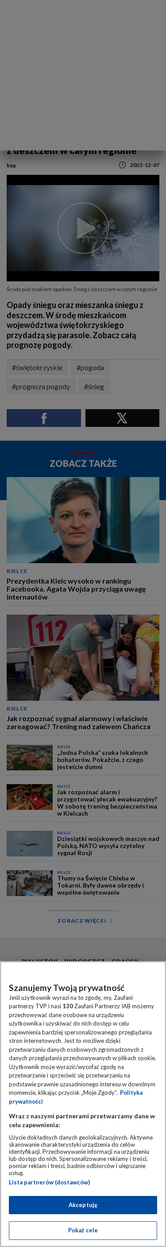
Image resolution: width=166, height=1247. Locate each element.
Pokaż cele (83, 1230)
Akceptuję (83, 1204)
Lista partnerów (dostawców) (49, 1182)
